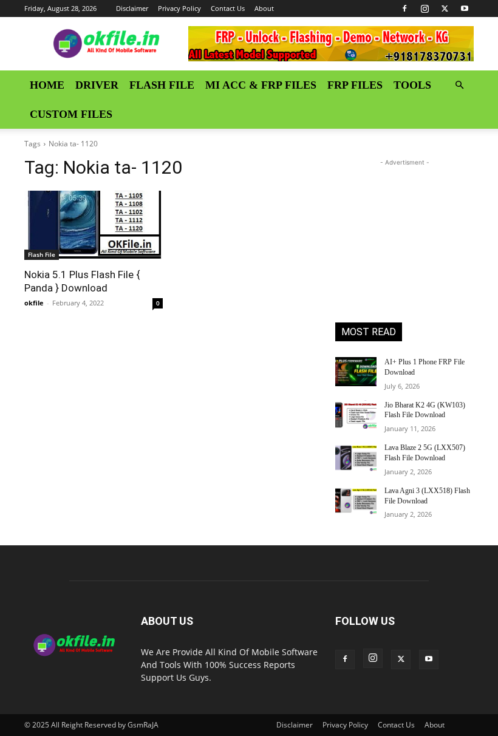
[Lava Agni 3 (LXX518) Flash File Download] (356, 500)
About (264, 8)
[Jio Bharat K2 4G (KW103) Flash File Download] (356, 414)
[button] (459, 85)
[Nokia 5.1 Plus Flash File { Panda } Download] (93, 225)
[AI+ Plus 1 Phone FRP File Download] (356, 371)
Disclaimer (132, 8)
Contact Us (228, 8)
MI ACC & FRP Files (260, 85)
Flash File (161, 85)
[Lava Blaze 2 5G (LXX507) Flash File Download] (356, 457)
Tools (412, 85)
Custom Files (71, 114)
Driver (96, 85)
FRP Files (355, 85)
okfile (34, 302)
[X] (444, 8)
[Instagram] (424, 8)
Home (47, 85)
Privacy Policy (179, 8)
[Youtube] (464, 8)
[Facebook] (404, 8)
